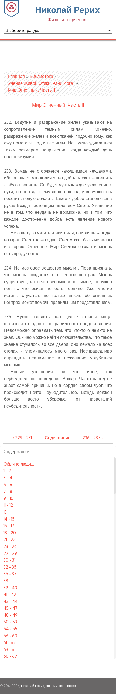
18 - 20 (10, 532)
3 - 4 (8, 477)
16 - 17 (9, 525)
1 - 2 (7, 470)
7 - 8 (8, 491)
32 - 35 (10, 567)
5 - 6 (8, 484)
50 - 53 (10, 621)
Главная (16, 76)
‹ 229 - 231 (22, 437)
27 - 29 (10, 553)
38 (6, 580)
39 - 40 (10, 587)
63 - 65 (10, 649)
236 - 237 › (93, 437)
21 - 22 (10, 539)
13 (5, 512)
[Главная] (11, 15)
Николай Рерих (67, 13)
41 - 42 (10, 594)
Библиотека (41, 76)
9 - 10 (8, 498)
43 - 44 (11, 601)
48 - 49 (11, 615)
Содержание (57, 437)
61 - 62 (10, 642)
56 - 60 (10, 635)
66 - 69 (10, 656)
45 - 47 (11, 608)
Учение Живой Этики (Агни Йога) (41, 83)
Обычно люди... (19, 464)
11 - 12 (8, 505)
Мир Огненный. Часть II (31, 90)
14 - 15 (9, 519)
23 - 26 (10, 546)
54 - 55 (10, 628)
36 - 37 (10, 573)
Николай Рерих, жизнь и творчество (48, 686)
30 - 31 (9, 560)
